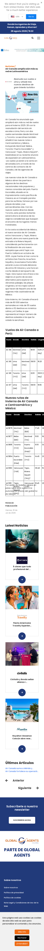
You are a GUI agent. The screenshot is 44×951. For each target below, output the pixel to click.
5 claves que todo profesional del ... (22, 568)
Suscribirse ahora (22, 820)
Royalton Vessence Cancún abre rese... (22, 737)
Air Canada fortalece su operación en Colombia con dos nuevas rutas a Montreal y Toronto (21, 771)
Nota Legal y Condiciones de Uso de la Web (21, 904)
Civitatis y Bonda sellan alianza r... (22, 681)
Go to (31, 16)
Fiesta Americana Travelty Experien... (22, 624)
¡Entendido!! (22, 943)
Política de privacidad (14, 892)
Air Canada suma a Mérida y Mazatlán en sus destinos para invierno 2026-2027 (19, 768)
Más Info (22, 931)
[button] (16, 16)
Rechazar (22, 937)
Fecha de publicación (11, 504)
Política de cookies (12, 897)
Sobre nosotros (11, 887)
